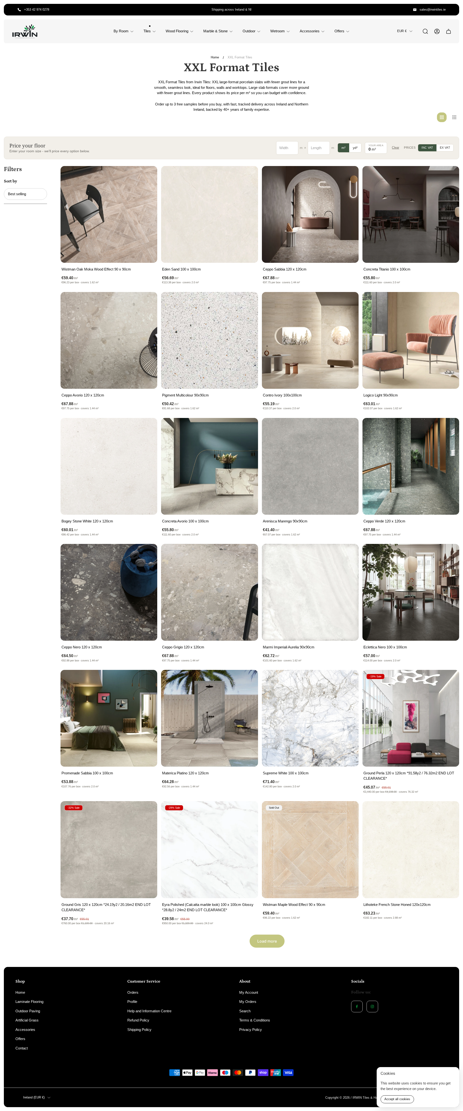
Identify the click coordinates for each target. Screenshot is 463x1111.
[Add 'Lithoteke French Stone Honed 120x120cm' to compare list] (449, 811)
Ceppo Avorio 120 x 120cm (82, 395)
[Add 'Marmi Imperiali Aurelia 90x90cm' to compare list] (349, 553)
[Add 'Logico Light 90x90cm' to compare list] (449, 301)
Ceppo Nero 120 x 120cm (81, 647)
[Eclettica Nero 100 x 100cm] (410, 592)
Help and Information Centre (149, 1011)
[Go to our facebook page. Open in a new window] (357, 1006)
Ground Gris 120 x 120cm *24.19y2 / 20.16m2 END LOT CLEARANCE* (106, 907)
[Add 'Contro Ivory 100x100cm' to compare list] (349, 301)
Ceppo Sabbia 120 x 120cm (284, 269)
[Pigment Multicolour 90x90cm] (209, 340)
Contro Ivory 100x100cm (282, 395)
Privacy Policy (250, 1030)
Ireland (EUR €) (34, 1097)
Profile (132, 1002)
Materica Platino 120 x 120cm (185, 773)
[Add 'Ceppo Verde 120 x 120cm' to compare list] (449, 427)
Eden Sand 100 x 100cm (181, 269)
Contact (21, 1048)
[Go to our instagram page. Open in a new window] (372, 1006)
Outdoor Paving (27, 1011)
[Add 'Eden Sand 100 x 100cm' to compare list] (248, 175)
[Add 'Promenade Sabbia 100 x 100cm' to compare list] (147, 679)
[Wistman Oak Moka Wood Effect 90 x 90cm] (109, 214)
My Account (248, 992)
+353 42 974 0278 (36, 9)
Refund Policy (138, 1020)
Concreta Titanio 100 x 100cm (386, 269)
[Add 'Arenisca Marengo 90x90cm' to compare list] (349, 427)
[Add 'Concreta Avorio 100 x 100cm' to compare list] (248, 427)
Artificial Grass (27, 1020)
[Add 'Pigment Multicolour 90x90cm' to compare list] (248, 301)
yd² (355, 148)
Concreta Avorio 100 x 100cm (185, 521)
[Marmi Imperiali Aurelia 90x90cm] (310, 592)
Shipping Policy (139, 1030)
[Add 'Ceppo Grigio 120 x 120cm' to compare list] (248, 553)
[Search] (425, 31)
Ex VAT (445, 147)
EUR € (402, 31)
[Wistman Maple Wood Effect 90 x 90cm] (310, 849)
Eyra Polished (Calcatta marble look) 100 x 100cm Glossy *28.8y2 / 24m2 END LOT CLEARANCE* (207, 907)
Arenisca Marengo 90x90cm (285, 521)
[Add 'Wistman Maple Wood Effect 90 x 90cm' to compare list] (349, 811)
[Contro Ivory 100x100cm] (310, 340)
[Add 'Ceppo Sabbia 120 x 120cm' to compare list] (349, 175)
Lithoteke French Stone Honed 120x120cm (397, 905)
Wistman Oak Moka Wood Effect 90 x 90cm (96, 269)
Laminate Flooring (29, 1002)
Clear (395, 147)
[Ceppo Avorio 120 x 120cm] (109, 340)
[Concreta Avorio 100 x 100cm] (209, 466)
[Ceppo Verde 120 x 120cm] (410, 466)
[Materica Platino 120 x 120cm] (209, 718)
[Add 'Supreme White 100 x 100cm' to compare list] (349, 679)
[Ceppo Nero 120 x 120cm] (109, 592)
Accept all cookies (397, 1099)
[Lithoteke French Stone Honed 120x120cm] (410, 849)
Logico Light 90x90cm (380, 395)
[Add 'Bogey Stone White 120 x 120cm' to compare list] (147, 427)
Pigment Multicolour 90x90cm (185, 395)
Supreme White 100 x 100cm (286, 773)
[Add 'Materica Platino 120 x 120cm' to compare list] (248, 679)
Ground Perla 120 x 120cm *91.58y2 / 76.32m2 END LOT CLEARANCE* (408, 776)
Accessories (25, 1030)
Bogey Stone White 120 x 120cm (87, 521)
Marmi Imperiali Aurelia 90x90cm (288, 647)
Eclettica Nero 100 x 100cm (385, 647)
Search (245, 1011)
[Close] (452, 1074)
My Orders (247, 1002)
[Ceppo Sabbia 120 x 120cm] (310, 214)
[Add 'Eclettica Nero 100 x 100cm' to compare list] (449, 553)
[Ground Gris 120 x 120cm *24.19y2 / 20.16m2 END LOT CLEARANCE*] (109, 849)
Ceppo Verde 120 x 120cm (384, 521)
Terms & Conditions (254, 1020)
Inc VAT (427, 147)
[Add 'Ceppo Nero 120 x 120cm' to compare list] (147, 553)
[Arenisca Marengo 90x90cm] (310, 466)
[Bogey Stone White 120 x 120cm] (109, 466)
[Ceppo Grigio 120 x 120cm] (209, 592)
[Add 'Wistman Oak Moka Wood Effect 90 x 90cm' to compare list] (147, 175)
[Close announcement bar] (452, 10)
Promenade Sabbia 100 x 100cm (87, 773)
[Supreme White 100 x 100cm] (310, 718)
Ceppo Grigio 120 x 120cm (183, 647)
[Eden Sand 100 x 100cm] (209, 214)
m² (343, 148)
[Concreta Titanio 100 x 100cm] (410, 214)
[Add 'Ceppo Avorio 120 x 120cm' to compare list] (147, 301)
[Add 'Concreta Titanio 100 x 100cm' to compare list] (449, 175)
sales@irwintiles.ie (433, 9)
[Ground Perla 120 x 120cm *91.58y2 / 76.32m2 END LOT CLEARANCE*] (410, 718)
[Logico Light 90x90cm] (410, 340)
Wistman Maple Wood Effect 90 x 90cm (294, 905)
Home (215, 57)
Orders (132, 992)
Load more (267, 941)
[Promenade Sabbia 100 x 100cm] (109, 718)
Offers (20, 1039)
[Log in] (437, 31)
